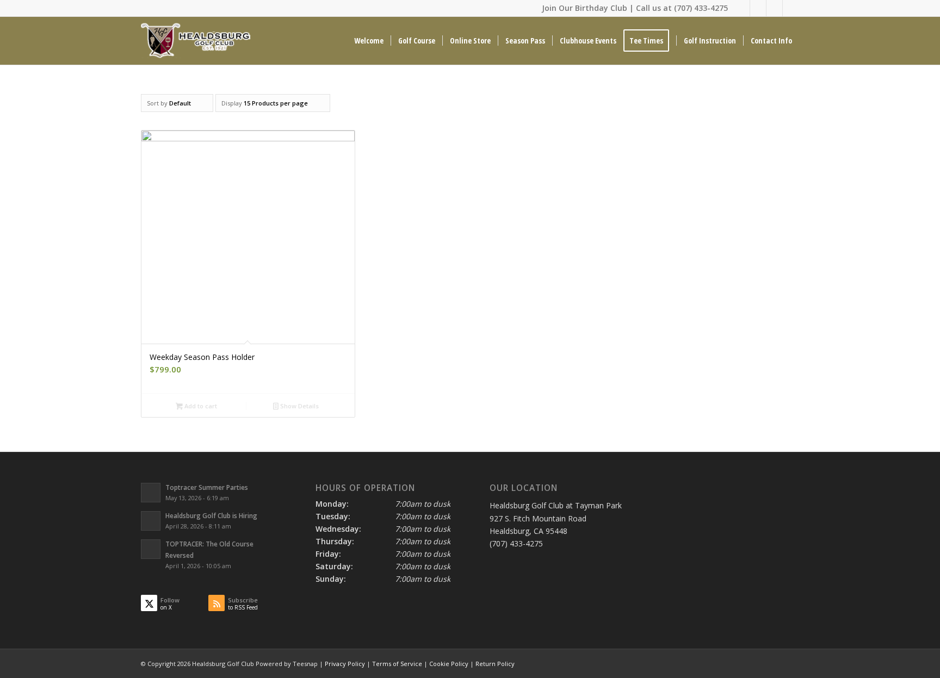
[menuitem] (369, 41)
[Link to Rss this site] (791, 8)
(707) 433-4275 (701, 8)
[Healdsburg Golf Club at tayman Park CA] (197, 41)
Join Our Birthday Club (584, 8)
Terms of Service (397, 664)
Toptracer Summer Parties (206, 487)
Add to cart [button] (200, 406)
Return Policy (495, 664)
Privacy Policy (345, 664)
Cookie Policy (448, 664)
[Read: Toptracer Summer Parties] (150, 492)
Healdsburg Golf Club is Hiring (211, 515)
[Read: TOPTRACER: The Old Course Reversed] (150, 549)
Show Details (299, 406)
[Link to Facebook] (758, 8)
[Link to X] (742, 8)
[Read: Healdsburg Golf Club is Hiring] (150, 521)
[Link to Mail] (774, 8)
